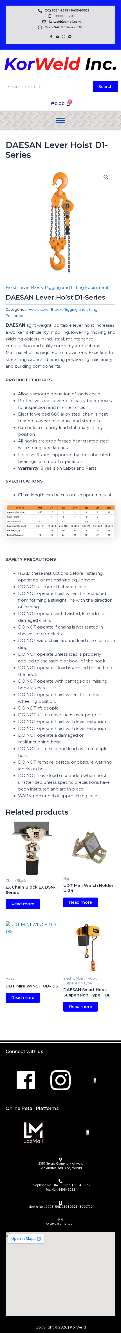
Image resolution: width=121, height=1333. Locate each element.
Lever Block (30, 287)
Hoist (11, 287)
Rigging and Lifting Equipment (77, 287)
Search (105, 86)
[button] (106, 177)
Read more (22, 904)
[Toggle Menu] (60, 120)
